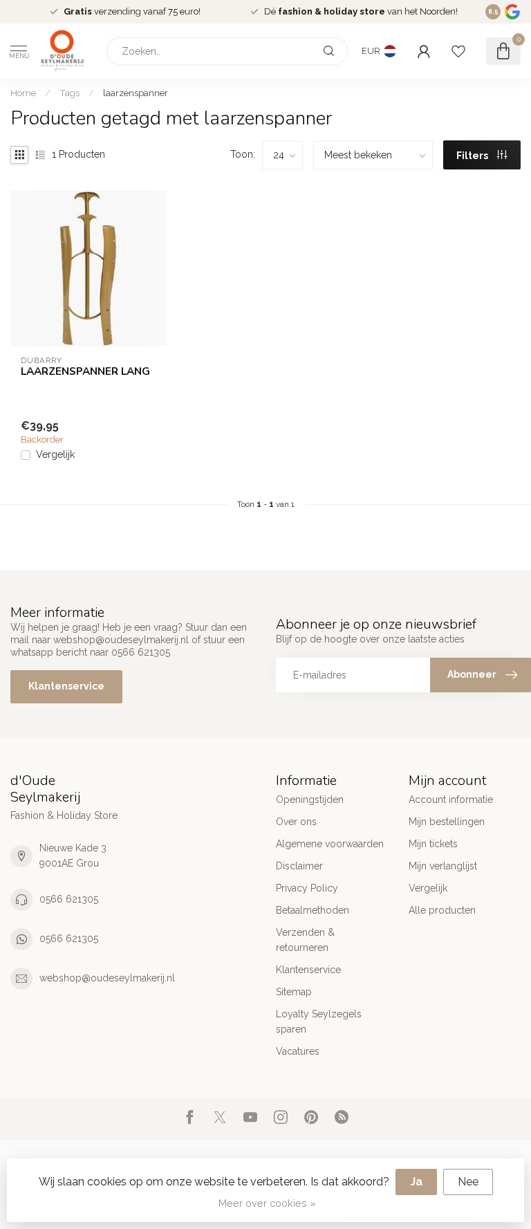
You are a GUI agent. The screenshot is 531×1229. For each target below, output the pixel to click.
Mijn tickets (433, 843)
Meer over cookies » (267, 1203)
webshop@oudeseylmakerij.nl (107, 977)
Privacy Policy (307, 888)
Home (23, 92)
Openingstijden (310, 799)
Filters (473, 155)
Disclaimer (299, 865)
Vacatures (297, 1051)
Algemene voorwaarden (330, 843)
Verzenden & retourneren (305, 940)
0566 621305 (68, 899)
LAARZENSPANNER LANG (85, 371)
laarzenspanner (135, 92)
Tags (69, 92)
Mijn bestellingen (447, 821)
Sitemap (294, 991)
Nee (468, 1181)
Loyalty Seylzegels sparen (319, 1021)
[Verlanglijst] (458, 51)
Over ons (296, 821)
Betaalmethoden (312, 910)
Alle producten (442, 910)
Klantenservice (66, 686)
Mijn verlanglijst (443, 865)
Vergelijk (55, 455)
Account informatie (451, 799)
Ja (416, 1181)
